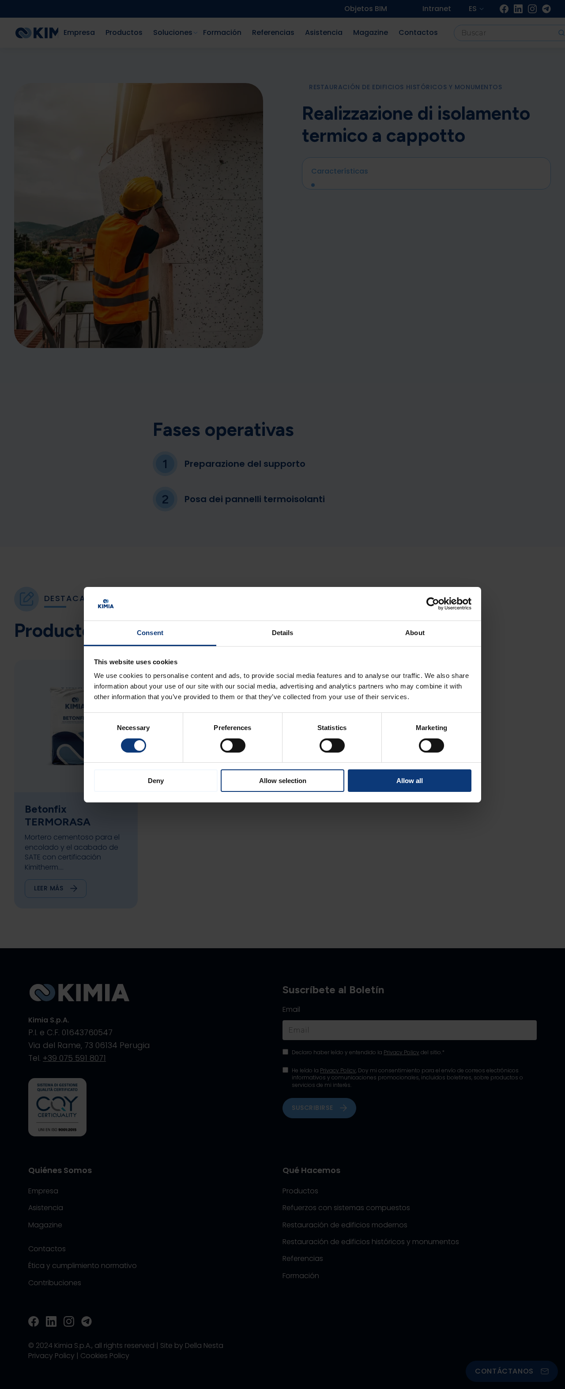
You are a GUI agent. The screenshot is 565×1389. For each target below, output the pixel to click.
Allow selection (282, 780)
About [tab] (415, 632)
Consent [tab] (150, 632)
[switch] (232, 745)
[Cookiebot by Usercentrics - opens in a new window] (432, 603)
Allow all (409, 780)
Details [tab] (283, 632)
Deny (156, 780)
